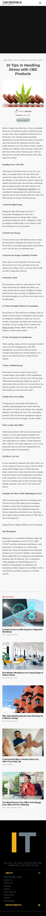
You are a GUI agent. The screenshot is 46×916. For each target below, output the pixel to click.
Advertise (7, 886)
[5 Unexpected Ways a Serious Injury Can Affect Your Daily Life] (23, 742)
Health (9, 635)
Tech (3, 635)
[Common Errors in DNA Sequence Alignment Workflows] (23, 612)
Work (4, 678)
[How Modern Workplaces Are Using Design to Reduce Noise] (23, 656)
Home (5, 60)
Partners (7, 889)
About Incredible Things (12, 877)
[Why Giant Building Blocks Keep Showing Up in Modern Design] (23, 699)
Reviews (15, 635)
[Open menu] (41, 3)
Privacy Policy (9, 895)
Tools (15, 678)
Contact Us (8, 880)
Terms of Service (10, 892)
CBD (9, 60)
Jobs (8, 807)
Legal (4, 764)
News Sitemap (9, 901)
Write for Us (8, 883)
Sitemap (7, 898)
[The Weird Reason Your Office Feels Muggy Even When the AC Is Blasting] (23, 785)
